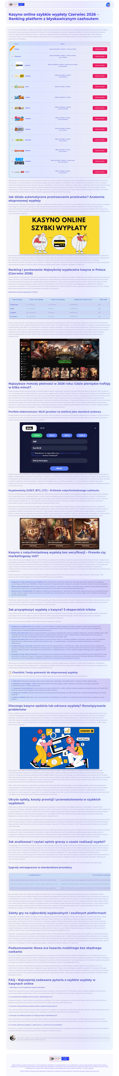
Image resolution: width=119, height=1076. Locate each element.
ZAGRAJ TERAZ (100, 49)
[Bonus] (108, 5)
